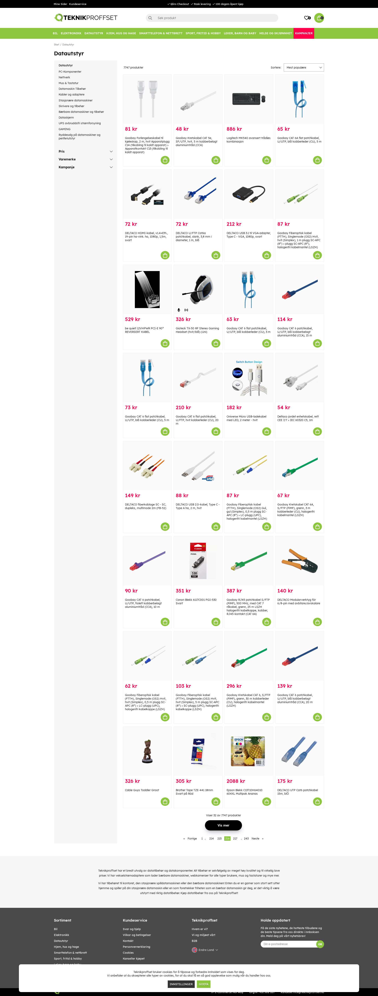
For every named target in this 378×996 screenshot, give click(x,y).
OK (320, 944)
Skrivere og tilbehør (71, 106)
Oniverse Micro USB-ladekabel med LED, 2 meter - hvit (246, 418)
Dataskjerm (66, 117)
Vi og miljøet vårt (203, 935)
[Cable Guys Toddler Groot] (147, 751)
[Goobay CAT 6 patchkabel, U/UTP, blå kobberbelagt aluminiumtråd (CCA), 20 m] (299, 656)
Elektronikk (61, 935)
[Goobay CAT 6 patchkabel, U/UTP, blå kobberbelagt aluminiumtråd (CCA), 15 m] (299, 289)
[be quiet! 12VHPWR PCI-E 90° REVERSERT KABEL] (147, 289)
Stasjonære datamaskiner (76, 100)
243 (246, 838)
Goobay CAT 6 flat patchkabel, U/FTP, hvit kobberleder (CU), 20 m (197, 420)
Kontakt (128, 941)
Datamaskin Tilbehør (72, 89)
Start (56, 44)
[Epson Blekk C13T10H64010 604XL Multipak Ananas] (248, 751)
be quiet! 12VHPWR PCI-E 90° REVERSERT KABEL (144, 330)
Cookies (128, 952)
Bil (55, 929)
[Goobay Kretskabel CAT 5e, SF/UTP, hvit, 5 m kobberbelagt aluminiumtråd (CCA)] (198, 99)
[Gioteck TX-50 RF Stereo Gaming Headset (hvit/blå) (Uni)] (198, 289)
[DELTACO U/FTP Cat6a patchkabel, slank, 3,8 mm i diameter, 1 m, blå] (198, 194)
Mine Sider (60, 4)
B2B (194, 941)
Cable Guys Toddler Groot (142, 790)
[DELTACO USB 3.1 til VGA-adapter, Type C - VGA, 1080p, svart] (248, 194)
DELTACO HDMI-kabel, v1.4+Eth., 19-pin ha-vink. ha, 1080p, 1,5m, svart (146, 236)
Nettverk (64, 77)
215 (219, 838)
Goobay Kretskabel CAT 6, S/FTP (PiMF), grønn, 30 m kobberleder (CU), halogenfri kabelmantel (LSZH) (248, 700)
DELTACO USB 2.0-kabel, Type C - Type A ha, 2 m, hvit (198, 506)
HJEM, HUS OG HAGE (66, 947)
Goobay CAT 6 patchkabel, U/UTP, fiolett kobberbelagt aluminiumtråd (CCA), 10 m (143, 603)
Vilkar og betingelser (137, 935)
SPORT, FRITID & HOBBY (68, 958)
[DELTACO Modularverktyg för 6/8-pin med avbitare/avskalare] (299, 561)
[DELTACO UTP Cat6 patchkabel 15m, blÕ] (299, 751)
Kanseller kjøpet (134, 958)
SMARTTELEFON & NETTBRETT (70, 952)
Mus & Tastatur (68, 83)
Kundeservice (77, 4)
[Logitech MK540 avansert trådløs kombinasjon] (248, 99)
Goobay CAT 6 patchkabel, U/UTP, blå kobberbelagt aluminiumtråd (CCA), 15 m (295, 332)
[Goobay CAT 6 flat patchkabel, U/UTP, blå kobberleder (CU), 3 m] (248, 289)
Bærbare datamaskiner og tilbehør (81, 112)
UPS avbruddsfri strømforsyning (80, 123)
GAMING (64, 129)
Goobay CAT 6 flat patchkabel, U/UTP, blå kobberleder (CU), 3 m (249, 330)
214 (211, 838)
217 (235, 838)
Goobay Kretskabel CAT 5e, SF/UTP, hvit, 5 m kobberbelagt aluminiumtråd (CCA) (196, 141)
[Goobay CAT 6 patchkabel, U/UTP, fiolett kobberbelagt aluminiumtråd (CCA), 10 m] (147, 561)
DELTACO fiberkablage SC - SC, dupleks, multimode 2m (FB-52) (145, 506)
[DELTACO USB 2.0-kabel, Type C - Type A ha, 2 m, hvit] (198, 466)
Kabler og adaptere (71, 94)
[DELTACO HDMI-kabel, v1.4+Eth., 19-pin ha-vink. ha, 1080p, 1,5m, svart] (147, 194)
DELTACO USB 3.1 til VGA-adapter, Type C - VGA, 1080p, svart (249, 234)
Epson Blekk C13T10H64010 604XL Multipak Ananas (244, 791)
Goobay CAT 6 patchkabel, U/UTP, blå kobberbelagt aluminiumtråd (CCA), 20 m (295, 698)
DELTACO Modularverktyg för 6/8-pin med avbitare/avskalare (298, 601)
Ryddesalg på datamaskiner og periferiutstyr (79, 136)
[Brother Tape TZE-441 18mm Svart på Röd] (198, 751)
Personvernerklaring (136, 947)
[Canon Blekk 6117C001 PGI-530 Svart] (198, 561)
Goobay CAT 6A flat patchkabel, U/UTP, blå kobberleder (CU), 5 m (299, 139)
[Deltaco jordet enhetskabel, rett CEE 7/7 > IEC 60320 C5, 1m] (299, 377)
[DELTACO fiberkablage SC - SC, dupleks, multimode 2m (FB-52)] (147, 466)
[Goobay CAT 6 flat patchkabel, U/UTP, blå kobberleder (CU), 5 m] (147, 377)
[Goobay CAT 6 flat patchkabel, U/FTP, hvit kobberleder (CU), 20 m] (198, 377)
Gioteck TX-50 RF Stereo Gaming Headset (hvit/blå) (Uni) (197, 330)
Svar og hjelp (132, 929)
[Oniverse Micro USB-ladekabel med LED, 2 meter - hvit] (248, 377)
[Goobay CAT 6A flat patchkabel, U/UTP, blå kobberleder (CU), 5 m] (299, 99)
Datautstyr (68, 44)
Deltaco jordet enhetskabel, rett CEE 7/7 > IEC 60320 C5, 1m (298, 418)
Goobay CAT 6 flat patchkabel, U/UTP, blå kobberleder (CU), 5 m (147, 418)
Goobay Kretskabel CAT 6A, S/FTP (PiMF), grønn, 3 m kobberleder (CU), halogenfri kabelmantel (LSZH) (296, 510)
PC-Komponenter (70, 71)
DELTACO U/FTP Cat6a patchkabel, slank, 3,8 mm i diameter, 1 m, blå (194, 236)
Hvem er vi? (200, 929)
